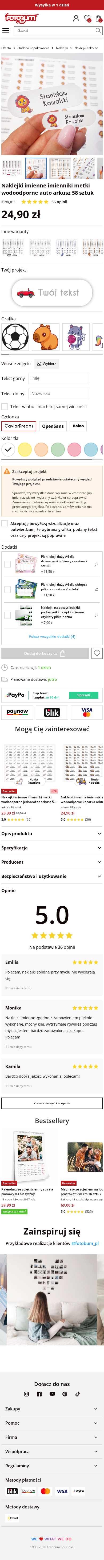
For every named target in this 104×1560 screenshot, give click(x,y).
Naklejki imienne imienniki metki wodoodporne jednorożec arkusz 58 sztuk (28, 799)
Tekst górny (13, 378)
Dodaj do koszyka (40, 653)
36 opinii (59, 201)
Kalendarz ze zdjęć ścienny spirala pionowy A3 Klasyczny (27, 1191)
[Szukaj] (98, 31)
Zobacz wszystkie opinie (52, 1103)
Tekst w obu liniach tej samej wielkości (48, 407)
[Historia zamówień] (76, 18)
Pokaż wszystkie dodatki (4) (52, 636)
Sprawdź (83, 695)
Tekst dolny (12, 394)
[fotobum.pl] (21, 18)
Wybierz (49, 363)
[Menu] (5, 30)
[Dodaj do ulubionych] (97, 653)
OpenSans (53, 426)
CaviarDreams (19, 426)
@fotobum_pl (85, 1243)
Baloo (78, 426)
